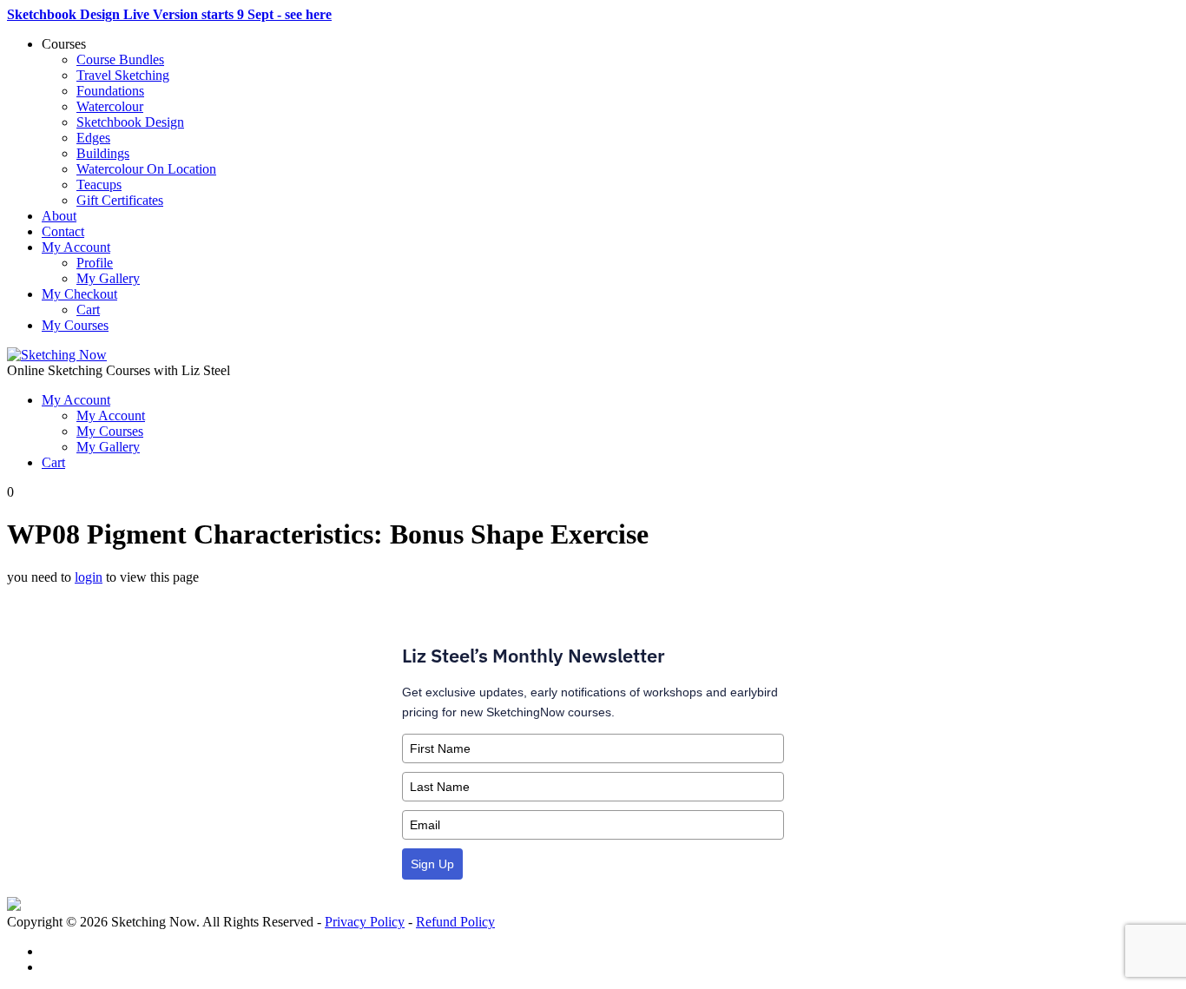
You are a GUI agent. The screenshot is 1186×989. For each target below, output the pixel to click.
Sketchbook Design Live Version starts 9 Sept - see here (169, 14)
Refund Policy (455, 921)
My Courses (75, 325)
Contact (63, 231)
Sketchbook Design (130, 122)
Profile (94, 262)
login (88, 577)
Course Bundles (120, 59)
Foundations (110, 90)
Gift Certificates (119, 200)
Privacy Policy (365, 921)
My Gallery (108, 278)
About (59, 215)
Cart (88, 309)
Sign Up (432, 864)
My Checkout (79, 294)
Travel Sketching (122, 75)
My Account (76, 247)
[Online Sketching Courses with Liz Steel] (57, 354)
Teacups (99, 184)
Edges (93, 137)
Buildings (102, 153)
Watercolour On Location (146, 169)
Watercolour (109, 106)
